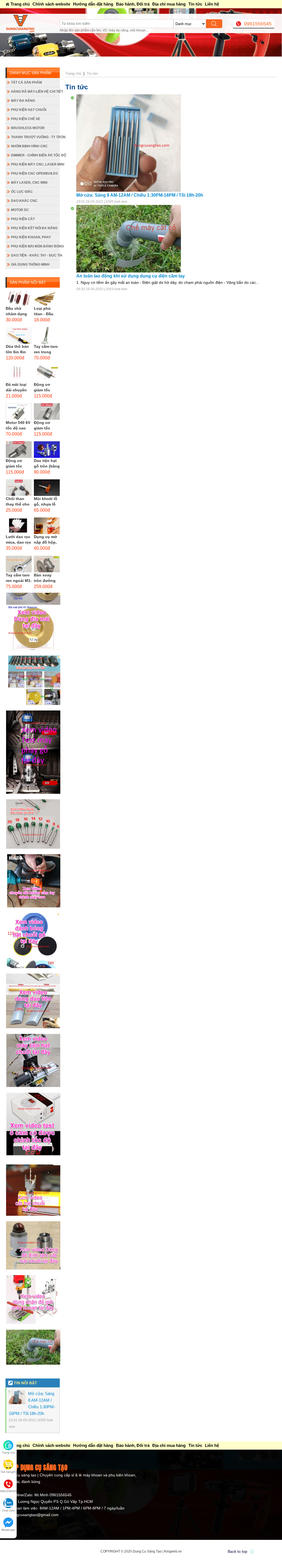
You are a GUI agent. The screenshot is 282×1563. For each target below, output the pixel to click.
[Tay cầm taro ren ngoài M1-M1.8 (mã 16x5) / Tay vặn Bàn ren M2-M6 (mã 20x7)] (19, 564)
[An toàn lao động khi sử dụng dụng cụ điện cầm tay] (128, 238)
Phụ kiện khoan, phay (31, 237)
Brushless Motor (28, 128)
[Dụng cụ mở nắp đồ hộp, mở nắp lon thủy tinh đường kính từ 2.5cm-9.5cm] (47, 525)
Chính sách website (51, 4)
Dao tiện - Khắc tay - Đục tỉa (35, 255)
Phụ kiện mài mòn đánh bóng (35, 246)
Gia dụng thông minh (30, 264)
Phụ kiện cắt (23, 219)
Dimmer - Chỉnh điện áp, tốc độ (35, 155)
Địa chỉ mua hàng (169, 4)
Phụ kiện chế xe (25, 119)
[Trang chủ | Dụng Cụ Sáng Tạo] (33, 23)
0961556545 (258, 23)
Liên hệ (212, 4)
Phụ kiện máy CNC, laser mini (35, 164)
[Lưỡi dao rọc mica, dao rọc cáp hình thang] (19, 525)
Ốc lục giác (22, 192)
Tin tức (195, 4)
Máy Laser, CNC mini (29, 183)
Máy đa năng (23, 101)
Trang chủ (20, 4)
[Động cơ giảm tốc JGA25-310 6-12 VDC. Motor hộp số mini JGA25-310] (47, 411)
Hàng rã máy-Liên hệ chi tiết (35, 91)
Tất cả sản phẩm (26, 82)
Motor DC (20, 210)
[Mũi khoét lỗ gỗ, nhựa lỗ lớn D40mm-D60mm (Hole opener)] (47, 487)
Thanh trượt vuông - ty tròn (35, 137)
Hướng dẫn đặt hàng (93, 4)
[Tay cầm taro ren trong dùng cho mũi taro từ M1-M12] (47, 335)
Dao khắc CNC (24, 201)
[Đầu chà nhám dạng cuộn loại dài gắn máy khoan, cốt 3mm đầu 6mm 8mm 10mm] (19, 297)
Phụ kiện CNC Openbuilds (34, 173)
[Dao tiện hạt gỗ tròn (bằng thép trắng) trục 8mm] (47, 449)
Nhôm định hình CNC (29, 146)
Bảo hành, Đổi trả (133, 4)
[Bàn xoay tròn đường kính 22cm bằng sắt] (47, 564)
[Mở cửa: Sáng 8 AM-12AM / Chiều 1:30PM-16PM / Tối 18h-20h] (128, 143)
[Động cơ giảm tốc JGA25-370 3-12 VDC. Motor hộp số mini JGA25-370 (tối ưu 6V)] (47, 373)
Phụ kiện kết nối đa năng (34, 228)
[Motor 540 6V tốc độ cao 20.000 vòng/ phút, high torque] (19, 411)
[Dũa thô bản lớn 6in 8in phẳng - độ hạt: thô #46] (19, 335)
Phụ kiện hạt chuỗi (28, 110)
